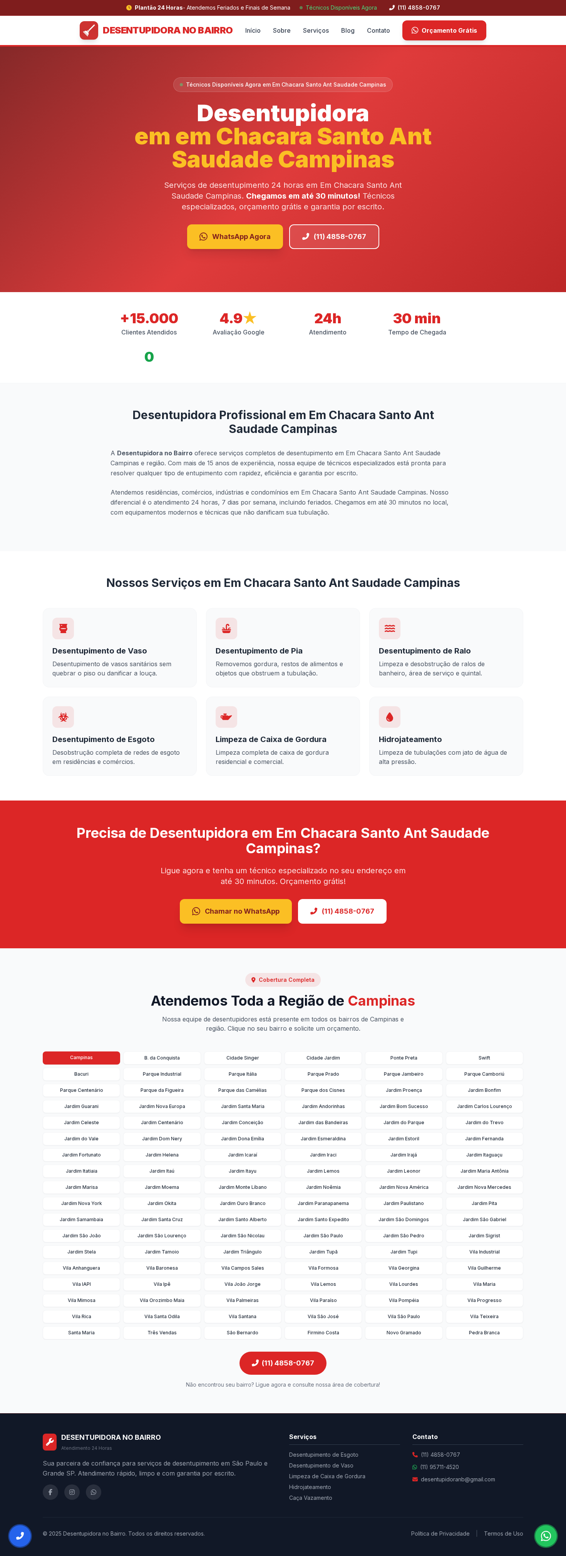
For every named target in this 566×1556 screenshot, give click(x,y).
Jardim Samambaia (81, 1219)
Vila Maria (484, 1284)
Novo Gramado (404, 1332)
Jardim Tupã (323, 1252)
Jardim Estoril (403, 1139)
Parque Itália (243, 1074)
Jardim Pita (484, 1203)
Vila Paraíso (323, 1300)
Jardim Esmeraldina (323, 1139)
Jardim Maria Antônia (485, 1171)
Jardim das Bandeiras (323, 1122)
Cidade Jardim (323, 1058)
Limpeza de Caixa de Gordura (327, 1476)
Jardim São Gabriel (484, 1219)
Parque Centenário (81, 1090)
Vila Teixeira (484, 1316)
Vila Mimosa (81, 1300)
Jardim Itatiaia (81, 1171)
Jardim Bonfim (484, 1090)
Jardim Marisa (81, 1187)
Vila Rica (81, 1316)
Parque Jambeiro (404, 1074)
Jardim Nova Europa (162, 1106)
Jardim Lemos (323, 1171)
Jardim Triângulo (242, 1252)
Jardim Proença (404, 1090)
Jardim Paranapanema (323, 1203)
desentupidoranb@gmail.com (458, 1479)
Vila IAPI (81, 1284)
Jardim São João (81, 1235)
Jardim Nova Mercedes (484, 1187)
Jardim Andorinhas (323, 1106)
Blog (348, 30)
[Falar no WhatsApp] (546, 1536)
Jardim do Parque (403, 1122)
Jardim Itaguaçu (484, 1155)
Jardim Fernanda (484, 1139)
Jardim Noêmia (323, 1187)
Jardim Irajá (403, 1155)
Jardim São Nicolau (243, 1235)
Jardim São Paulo (323, 1235)
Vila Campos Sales (242, 1268)
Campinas (81, 1057)
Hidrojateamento (310, 1487)
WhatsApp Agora (241, 236)
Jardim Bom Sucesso (404, 1106)
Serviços (316, 30)
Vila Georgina (403, 1268)
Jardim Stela (81, 1252)
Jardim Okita (161, 1203)
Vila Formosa (323, 1268)
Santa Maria (81, 1332)
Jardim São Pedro (403, 1235)
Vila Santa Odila (162, 1316)
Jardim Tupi (403, 1252)
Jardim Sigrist (484, 1235)
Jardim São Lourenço (161, 1235)
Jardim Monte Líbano (243, 1187)
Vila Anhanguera (81, 1268)
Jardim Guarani (81, 1106)
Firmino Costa (323, 1332)
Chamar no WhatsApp (242, 911)
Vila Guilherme (484, 1268)
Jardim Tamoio (162, 1252)
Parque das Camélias (242, 1090)
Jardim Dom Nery (162, 1139)
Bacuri (81, 1074)
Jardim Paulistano (403, 1203)
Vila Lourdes (403, 1284)
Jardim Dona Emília (242, 1139)
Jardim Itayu (242, 1171)
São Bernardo (242, 1332)
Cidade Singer (242, 1058)
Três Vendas (162, 1332)
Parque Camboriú (484, 1074)
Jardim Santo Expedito (323, 1219)
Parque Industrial (162, 1074)
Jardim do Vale (81, 1139)
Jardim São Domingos (403, 1219)
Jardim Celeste (81, 1122)
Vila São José (323, 1316)
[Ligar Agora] (20, 1536)
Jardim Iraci (323, 1155)
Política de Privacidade (440, 1533)
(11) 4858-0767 (418, 7)
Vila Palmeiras (242, 1300)
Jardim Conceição (242, 1122)
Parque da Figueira (162, 1090)
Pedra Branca (484, 1332)
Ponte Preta (403, 1058)
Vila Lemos (323, 1284)
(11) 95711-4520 (439, 1467)
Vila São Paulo (404, 1316)
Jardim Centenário (162, 1122)
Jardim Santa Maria (243, 1106)
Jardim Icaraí (242, 1155)
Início (253, 30)
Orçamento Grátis (449, 30)
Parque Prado (323, 1074)
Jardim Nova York (81, 1203)
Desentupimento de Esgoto (323, 1454)
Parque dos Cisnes (323, 1090)
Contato (378, 30)
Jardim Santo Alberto (242, 1219)
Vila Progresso (484, 1300)
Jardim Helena (162, 1155)
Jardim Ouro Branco (243, 1203)
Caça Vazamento (310, 1497)
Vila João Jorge (242, 1284)
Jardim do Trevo (485, 1122)
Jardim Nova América (404, 1187)
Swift (484, 1058)
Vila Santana (242, 1316)
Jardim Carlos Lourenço (484, 1106)
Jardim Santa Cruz (162, 1219)
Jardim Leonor (403, 1171)
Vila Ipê (162, 1284)
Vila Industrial (484, 1252)
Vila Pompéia (404, 1300)
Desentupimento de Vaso (321, 1465)
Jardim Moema (162, 1187)
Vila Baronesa (162, 1268)
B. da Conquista (162, 1058)
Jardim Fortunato (81, 1155)
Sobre (282, 30)
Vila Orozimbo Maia (162, 1300)
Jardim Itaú (161, 1171)
